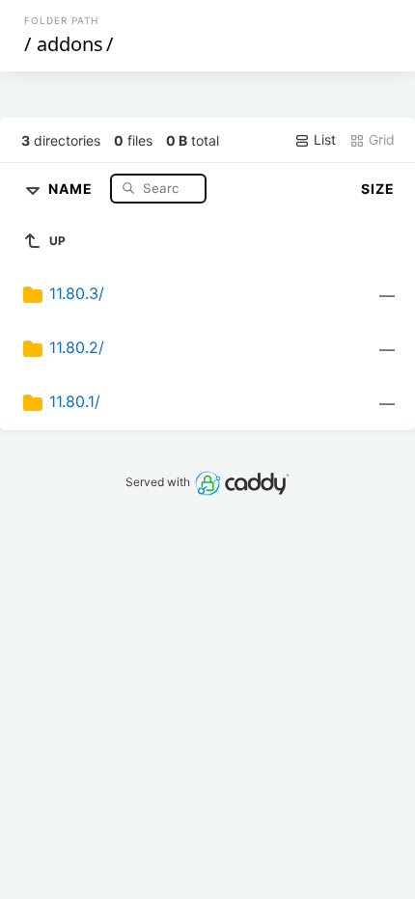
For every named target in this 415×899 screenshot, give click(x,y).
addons (70, 44)
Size (378, 188)
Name (72, 187)
